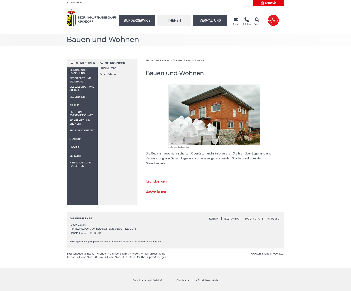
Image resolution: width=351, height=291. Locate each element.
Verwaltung (210, 20)
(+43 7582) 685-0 (86, 257)
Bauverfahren (107, 74)
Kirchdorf (165, 60)
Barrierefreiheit (80, 218)
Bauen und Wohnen (112, 63)
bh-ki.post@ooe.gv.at (154, 257)
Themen (174, 20)
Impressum (274, 219)
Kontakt (214, 219)
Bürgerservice (137, 20)
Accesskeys (76, 2)
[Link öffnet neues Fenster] (273, 17)
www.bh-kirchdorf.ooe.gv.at (267, 254)
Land (270, 3)
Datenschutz (254, 219)
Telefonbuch (232, 219)
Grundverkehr (107, 68)
